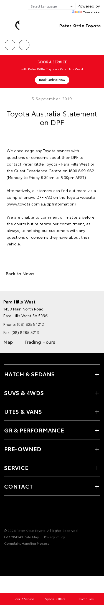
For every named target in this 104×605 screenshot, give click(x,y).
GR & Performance (34, 430)
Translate (91, 12)
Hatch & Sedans (29, 374)
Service (16, 467)
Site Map (32, 536)
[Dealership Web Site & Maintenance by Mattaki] (15, 555)
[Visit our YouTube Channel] (17, 513)
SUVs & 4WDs (24, 392)
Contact (18, 486)
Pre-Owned (22, 449)
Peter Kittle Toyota (80, 25)
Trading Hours (39, 341)
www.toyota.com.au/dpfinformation (41, 204)
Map (8, 341)
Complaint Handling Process (26, 543)
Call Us (10, 43)
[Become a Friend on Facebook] (7, 513)
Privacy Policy (54, 536)
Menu (96, 43)
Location (24, 43)
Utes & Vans (23, 411)
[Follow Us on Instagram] (26, 513)
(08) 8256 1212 (30, 324)
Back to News (20, 273)
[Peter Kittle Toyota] (12, 25)
